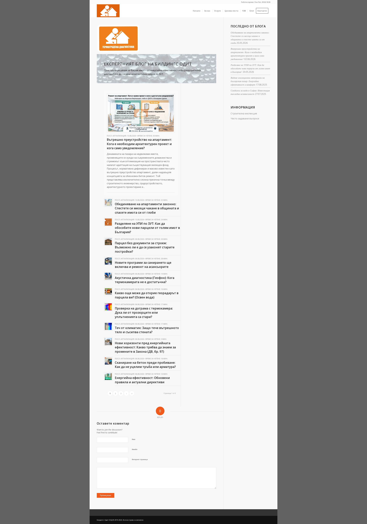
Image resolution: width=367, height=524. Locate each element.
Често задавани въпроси (245, 118)
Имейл (134, 449)
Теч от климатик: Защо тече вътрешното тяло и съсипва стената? (147, 330)
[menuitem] (196, 10)
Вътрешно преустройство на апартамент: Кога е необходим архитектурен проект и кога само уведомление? (139, 144)
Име (133, 439)
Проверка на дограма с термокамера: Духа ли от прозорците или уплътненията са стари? (144, 312)
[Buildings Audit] (108, 10)
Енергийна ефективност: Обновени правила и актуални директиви (142, 380)
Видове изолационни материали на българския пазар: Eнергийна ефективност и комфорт (248, 81)
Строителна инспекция (244, 113)
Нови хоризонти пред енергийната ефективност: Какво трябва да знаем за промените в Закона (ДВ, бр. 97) (145, 347)
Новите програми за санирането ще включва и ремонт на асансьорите (143, 265)
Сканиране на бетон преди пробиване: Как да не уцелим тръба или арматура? (145, 365)
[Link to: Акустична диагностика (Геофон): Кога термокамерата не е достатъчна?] (108, 276)
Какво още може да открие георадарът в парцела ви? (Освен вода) (146, 295)
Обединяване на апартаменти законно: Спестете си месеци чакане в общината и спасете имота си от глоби (147, 208)
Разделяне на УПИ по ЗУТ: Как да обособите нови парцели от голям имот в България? (147, 228)
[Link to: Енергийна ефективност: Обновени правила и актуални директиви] (108, 376)
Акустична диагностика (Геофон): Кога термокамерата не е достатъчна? (144, 280)
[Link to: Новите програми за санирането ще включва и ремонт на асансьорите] (108, 261)
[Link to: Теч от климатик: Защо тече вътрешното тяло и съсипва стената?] (108, 326)
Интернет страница (140, 459)
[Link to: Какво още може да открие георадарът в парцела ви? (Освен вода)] (108, 291)
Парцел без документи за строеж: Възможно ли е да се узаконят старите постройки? (144, 247)
